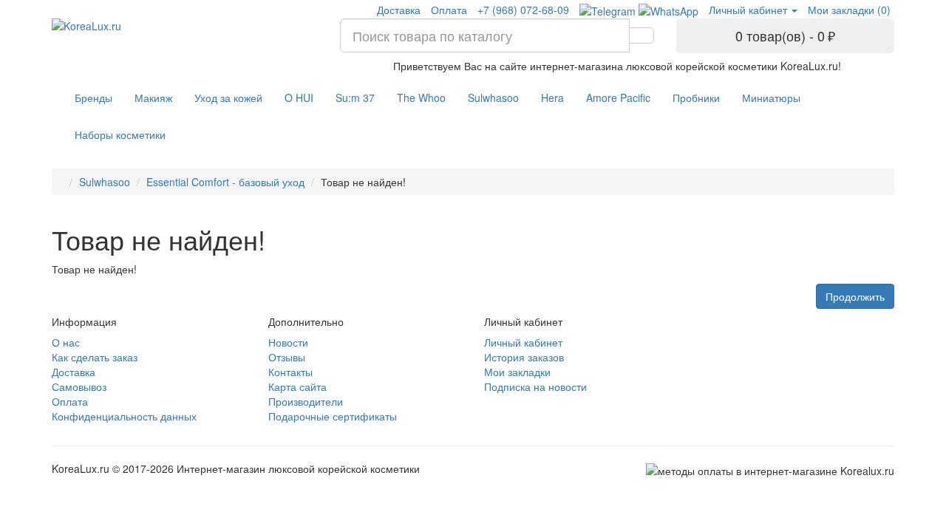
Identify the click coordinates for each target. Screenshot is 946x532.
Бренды (93, 97)
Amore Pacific (618, 97)
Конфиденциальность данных (124, 416)
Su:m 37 (355, 97)
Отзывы (286, 356)
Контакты (290, 371)
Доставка (399, 9)
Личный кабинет (523, 342)
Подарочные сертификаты (332, 416)
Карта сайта (297, 386)
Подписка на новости (535, 386)
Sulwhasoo (493, 97)
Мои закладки (517, 371)
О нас (66, 342)
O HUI (299, 97)
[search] (641, 35)
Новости (288, 342)
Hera (552, 97)
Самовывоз (79, 386)
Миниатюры (771, 97)
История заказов (524, 356)
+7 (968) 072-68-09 (523, 9)
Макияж (153, 97)
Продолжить (855, 296)
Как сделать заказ (94, 356)
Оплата (449, 9)
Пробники (696, 97)
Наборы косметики (120, 134)
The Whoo (421, 97)
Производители (305, 401)
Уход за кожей (228, 97)
